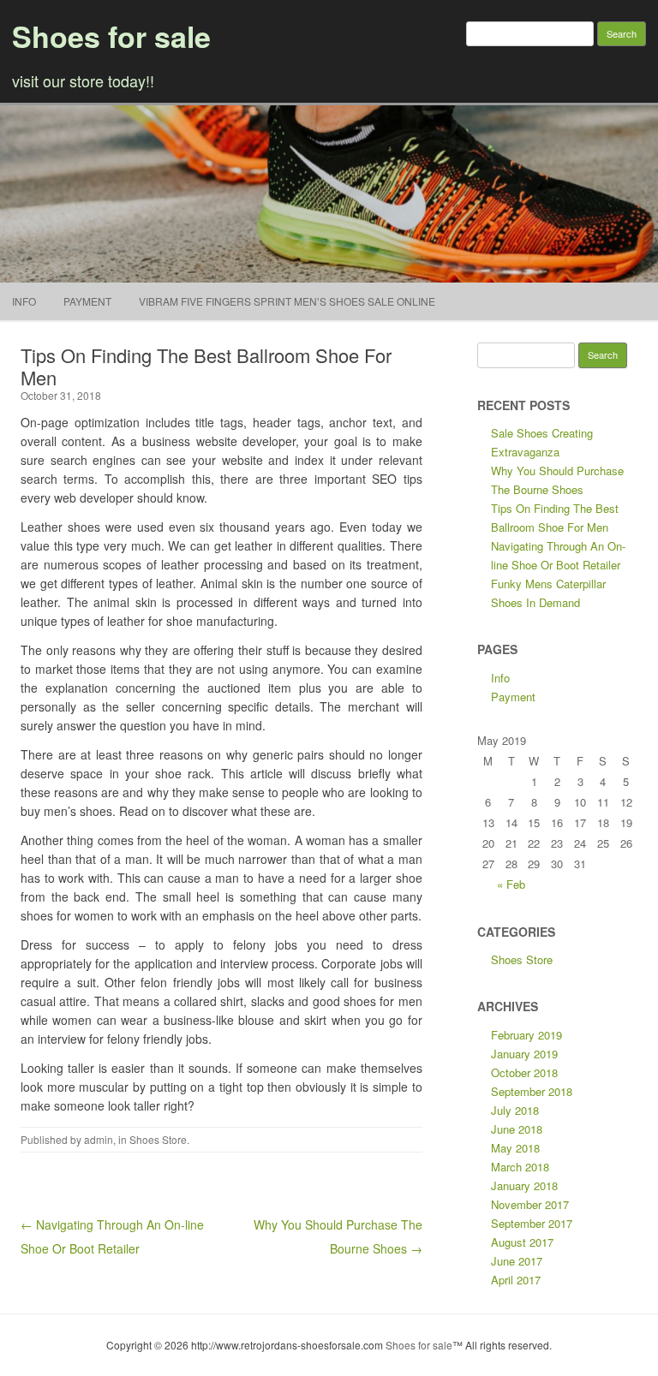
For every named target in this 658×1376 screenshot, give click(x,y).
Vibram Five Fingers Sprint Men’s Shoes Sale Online (287, 301)
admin (98, 1139)
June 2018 (516, 1129)
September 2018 (531, 1091)
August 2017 (522, 1242)
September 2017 (531, 1223)
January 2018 (524, 1185)
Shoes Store (158, 1139)
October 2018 (524, 1072)
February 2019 (526, 1035)
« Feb (511, 884)
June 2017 (516, 1261)
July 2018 (515, 1110)
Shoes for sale (111, 36)
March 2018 (520, 1167)
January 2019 (524, 1053)
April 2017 (516, 1280)
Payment (87, 301)
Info (24, 301)
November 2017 (530, 1204)
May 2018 (515, 1148)
